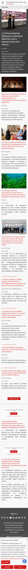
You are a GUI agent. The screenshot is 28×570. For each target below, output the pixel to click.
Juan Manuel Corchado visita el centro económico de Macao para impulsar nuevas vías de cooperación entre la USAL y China (13, 241)
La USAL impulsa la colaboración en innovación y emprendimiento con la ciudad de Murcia (14, 373)
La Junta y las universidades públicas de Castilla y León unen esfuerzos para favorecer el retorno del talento (13, 314)
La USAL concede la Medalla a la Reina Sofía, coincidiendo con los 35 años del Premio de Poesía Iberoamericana (14, 145)
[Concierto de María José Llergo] (14, 84)
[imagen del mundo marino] (14, 180)
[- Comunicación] (14, 3)
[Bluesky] (19, 517)
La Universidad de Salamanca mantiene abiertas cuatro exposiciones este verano (12, 39)
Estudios (4, 355)
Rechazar (7, 567)
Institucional (6, 151)
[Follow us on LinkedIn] (13, 517)
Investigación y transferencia (11, 289)
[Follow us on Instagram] (4, 517)
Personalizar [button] (6, 562)
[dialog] (14, 554)
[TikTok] (16, 517)
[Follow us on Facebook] (1, 517)
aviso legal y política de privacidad (12, 558)
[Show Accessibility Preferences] (25, 561)
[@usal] (22, 517)
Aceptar (20, 567)
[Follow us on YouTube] (10, 517)
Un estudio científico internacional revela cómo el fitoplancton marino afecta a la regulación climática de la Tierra (13, 194)
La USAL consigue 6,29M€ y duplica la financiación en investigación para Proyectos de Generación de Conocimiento (14, 282)
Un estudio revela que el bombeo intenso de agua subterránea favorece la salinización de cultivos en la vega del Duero (14, 463)
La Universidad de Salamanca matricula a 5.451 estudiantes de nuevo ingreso (14, 349)
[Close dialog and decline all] (27, 539)
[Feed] (25, 517)
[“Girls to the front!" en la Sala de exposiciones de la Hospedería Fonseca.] (14, 19)
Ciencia (4, 200)
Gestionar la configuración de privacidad (14, 416)
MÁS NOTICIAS (14, 398)
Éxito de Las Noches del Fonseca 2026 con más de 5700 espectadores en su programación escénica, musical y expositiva (14, 98)
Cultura (4, 48)
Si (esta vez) (13, 413)
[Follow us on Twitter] (7, 517)
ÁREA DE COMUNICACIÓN (14, 536)
